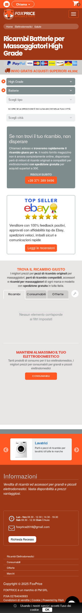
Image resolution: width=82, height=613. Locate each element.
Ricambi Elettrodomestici (20, 556)
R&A (61, 600)
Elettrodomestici (23, 26)
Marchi (10, 573)
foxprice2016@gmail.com (33, 527)
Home (9, 26)
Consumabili (36, 294)
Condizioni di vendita (16, 600)
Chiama (22, 4)
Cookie (36, 600)
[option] (41, 449)
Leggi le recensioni (41, 248)
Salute (37, 26)
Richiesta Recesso (22, 539)
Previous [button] (5, 449)
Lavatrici (41, 442)
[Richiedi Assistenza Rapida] (75, 293)
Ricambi (14, 294)
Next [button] (76, 449)
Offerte (58, 294)
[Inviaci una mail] (6, 4)
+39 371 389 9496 (41, 180)
